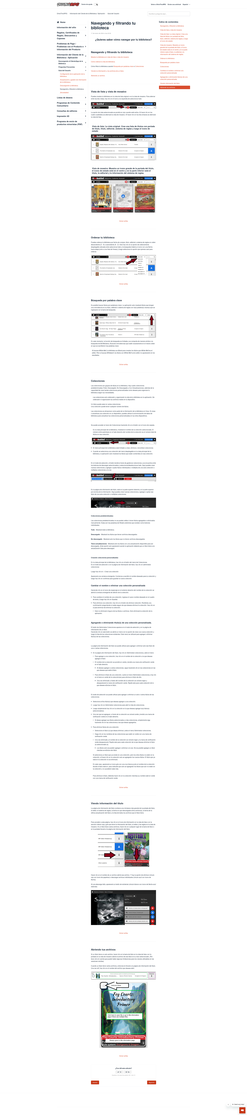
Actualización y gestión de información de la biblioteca (73, 81)
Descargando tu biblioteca (69, 85)
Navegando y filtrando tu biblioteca (72, 89)
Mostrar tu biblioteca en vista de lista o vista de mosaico (110, 57)
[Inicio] (68, 4)
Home (62, 22)
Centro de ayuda (86, 4)
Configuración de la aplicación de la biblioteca (72, 75)
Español (186, 4)
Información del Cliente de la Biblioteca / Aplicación (87, 13)
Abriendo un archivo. (98, 75)
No (128, 1072)
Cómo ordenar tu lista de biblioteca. (103, 62)
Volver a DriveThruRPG (158, 4)
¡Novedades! (64, 92)
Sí (120, 1072)
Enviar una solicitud (174, 4)
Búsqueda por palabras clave (123, 66)
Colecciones (139, 66)
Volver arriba (123, 221)
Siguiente (151, 1082)
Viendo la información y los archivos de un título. (107, 71)
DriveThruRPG (62, 13)
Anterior (95, 1082)
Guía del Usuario (113, 13)
